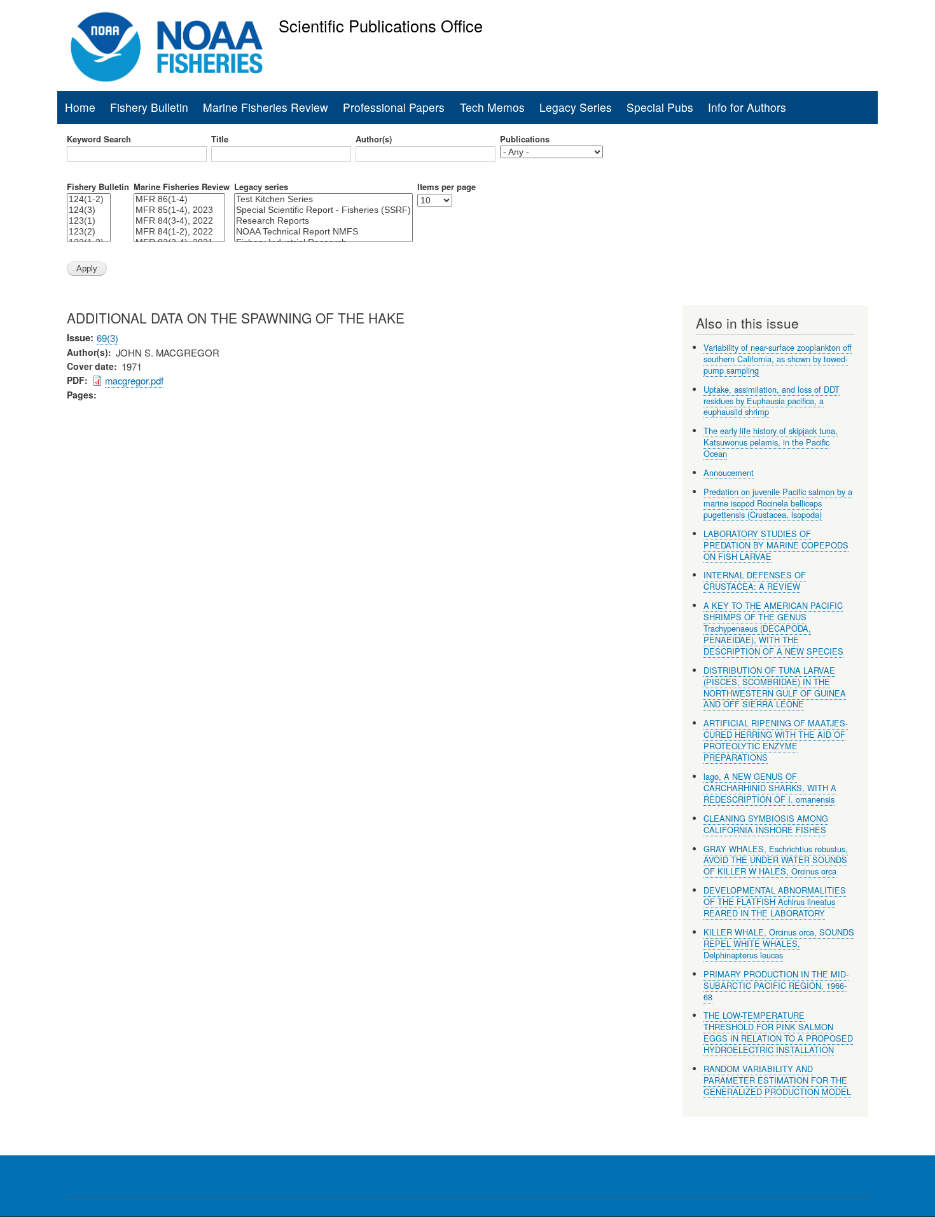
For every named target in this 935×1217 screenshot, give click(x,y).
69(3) (107, 337)
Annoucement (728, 472)
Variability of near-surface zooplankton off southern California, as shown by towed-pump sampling (777, 358)
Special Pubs (660, 107)
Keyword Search (99, 139)
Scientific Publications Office (381, 25)
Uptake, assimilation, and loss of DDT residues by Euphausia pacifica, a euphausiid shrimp (771, 400)
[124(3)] (88, 210)
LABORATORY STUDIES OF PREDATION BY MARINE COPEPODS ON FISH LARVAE (775, 544)
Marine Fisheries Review (265, 107)
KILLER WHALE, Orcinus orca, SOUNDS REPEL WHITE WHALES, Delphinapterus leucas (778, 943)
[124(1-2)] (88, 199)
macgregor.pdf (134, 380)
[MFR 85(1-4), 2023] (179, 210)
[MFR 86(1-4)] (179, 199)
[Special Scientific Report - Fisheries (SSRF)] (323, 210)
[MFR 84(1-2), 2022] (179, 231)
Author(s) (374, 139)
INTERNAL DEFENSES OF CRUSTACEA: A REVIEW (754, 580)
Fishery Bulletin (149, 107)
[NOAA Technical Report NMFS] (323, 231)
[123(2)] (88, 231)
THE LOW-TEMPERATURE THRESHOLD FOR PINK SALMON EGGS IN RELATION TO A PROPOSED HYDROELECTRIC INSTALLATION (778, 1032)
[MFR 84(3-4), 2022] (179, 220)
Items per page (446, 187)
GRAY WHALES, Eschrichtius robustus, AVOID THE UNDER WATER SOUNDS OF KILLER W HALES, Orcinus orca (775, 860)
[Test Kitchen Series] (323, 199)
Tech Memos (492, 107)
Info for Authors (747, 107)
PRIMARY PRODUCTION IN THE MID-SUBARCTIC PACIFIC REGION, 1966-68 (775, 985)
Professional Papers (394, 107)
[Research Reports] (323, 220)
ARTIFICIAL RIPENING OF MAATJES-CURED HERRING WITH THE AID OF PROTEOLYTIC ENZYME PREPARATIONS (775, 740)
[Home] (167, 47)
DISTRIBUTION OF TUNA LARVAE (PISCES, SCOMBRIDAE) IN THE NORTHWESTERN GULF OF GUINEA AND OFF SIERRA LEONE (774, 687)
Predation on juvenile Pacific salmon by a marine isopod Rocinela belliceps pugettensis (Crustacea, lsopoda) (777, 503)
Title (219, 139)
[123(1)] (88, 220)
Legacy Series (575, 107)
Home (80, 107)
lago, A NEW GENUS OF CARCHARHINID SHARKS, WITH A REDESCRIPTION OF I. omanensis (769, 787)
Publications (525, 139)
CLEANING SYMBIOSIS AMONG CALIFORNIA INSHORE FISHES (765, 824)
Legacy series (261, 187)
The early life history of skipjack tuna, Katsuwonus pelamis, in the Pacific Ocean (770, 442)
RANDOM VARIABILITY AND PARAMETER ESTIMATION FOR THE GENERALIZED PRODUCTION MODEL (777, 1080)
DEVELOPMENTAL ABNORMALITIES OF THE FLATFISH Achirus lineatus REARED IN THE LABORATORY (774, 901)
